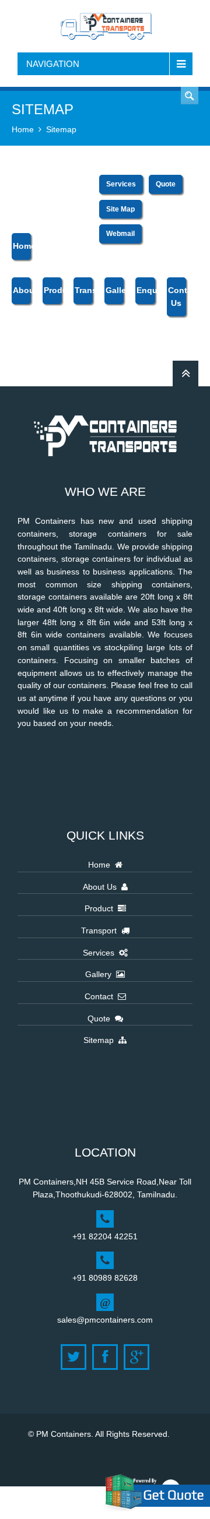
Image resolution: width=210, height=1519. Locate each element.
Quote (189, 95)
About (22, 290)
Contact (101, 996)
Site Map (120, 209)
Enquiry (145, 290)
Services (121, 184)
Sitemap (61, 129)
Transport (84, 290)
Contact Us (177, 297)
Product (53, 290)
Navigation (52, 64)
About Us (102, 886)
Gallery (115, 290)
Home (23, 129)
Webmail (120, 234)
